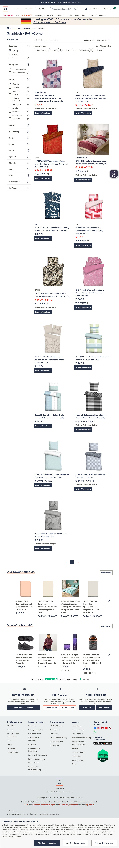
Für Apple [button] (87, 707)
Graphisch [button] (98, 50)
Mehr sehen (106, 572)
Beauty (84, 15)
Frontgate (26, 814)
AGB (26, 804)
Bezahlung (32, 744)
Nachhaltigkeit (77, 734)
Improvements (54, 814)
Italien (65, 792)
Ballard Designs (16, 814)
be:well (50, 15)
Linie (11, 175)
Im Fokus (13, 188)
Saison (11, 144)
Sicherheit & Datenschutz (37, 755)
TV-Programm (55, 730)
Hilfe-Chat (11, 726)
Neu (17, 15)
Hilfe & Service (33, 763)
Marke (11, 125)
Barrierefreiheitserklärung (81, 738)
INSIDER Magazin (56, 726)
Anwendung (14, 131)
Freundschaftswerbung (58, 738)
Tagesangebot (8, 15)
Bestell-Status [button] (68, 707)
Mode (77, 15)
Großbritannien (56, 792)
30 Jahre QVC (26, 15)
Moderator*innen (78, 752)
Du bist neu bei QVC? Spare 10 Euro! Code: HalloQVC (59, 2)
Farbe (11, 150)
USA (48, 792)
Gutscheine (54, 734)
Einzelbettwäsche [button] (82, 50)
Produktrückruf (12, 752)
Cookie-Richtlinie (14, 836)
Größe (12, 138)
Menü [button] (16, 9)
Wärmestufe (14, 182)
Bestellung (32, 726)
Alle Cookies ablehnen (75, 843)
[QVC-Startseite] (8, 28)
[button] (89, 8)
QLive (9, 740)
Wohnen (102, 15)
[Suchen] (76, 9)
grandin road (44, 814)
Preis (11, 169)
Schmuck (93, 15)
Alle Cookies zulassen (47, 843)
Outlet (74, 764)
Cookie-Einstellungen (104, 843)
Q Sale (70, 15)
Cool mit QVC (39, 15)
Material (12, 163)
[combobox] (61, 9)
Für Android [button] (104, 707)
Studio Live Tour (78, 760)
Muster (12, 79)
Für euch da (54, 745)
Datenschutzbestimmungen (43, 804)
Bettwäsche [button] (41, 50)
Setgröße (13, 46)
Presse (9, 744)
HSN (8, 814)
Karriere (75, 748)
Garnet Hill (34, 814)
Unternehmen (77, 726)
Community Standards (68, 804)
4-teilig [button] (66, 50)
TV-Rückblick (41, 9)
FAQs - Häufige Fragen (36, 759)
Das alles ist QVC (78, 730)
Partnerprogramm (56, 741)
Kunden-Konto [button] (51, 707)
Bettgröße (13, 64)
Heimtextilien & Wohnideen (22, 28)
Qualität (12, 156)
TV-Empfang (76, 756)
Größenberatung (34, 734)
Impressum (89, 804)
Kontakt (9, 730)
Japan (71, 792)
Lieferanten (11, 748)
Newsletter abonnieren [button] (23, 707)
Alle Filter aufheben (103, 46)
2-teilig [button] (55, 50)
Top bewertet (60, 15)
